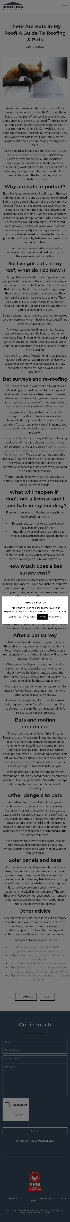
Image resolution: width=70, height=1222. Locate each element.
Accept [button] (42, 616)
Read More (54, 616)
